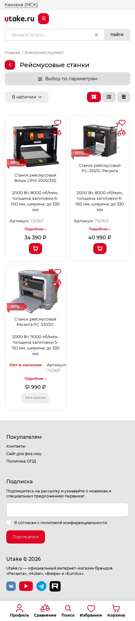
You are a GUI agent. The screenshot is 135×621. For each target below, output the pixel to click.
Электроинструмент (44, 52)
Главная (12, 52)
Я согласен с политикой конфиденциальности (60, 522)
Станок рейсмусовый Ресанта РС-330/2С (35, 322)
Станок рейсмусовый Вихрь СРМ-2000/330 (35, 178)
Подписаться (26, 536)
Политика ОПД (21, 461)
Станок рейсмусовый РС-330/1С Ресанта (100, 168)
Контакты (15, 446)
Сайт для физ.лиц (23, 453)
